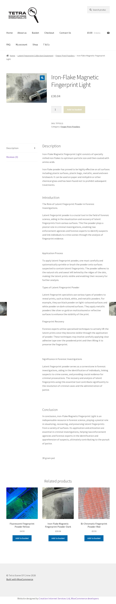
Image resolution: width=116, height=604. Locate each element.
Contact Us (65, 32)
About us (22, 32)
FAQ (8, 44)
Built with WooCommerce (19, 579)
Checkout (49, 32)
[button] (42, 77)
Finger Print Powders (65, 55)
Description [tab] (12, 148)
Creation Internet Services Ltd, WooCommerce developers (69, 598)
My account (21, 44)
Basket (35, 32)
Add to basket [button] (22, 538)
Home (9, 32)
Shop (35, 44)
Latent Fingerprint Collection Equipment (35, 55)
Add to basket (74, 109)
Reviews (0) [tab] (12, 156)
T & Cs (46, 44)
